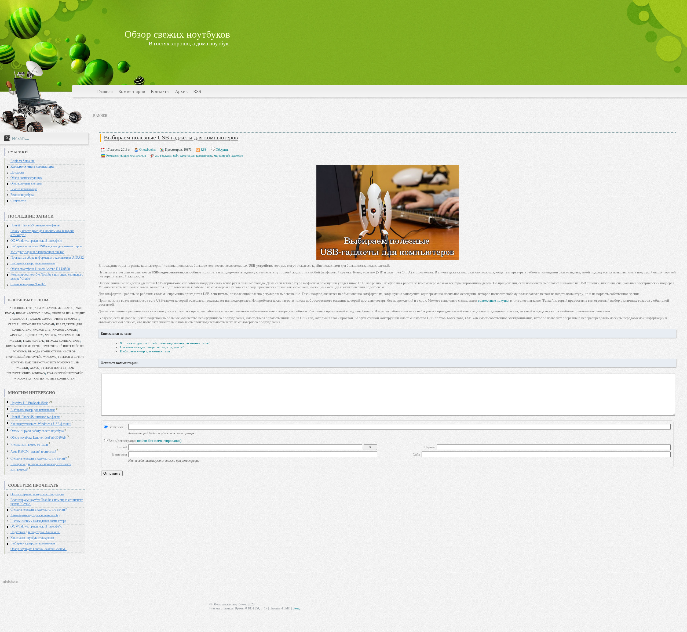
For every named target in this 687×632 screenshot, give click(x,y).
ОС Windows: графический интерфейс (36, 241)
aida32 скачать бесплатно (54, 307)
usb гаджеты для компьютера (192, 155)
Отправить (111, 473)
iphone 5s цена (62, 313)
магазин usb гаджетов (228, 155)
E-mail (122, 447)
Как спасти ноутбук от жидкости (32, 538)
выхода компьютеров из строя (51, 351)
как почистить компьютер (54, 378)
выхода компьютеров (63, 340)
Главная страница (221, 608)
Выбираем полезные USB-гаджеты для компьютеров (46, 246)
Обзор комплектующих (26, 178)
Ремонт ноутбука (22, 195)
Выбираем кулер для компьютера (32, 263)
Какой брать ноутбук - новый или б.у (35, 515)
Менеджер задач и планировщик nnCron (37, 252)
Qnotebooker (147, 149)
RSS (204, 149)
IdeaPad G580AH (41, 318)
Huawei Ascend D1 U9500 (33, 313)
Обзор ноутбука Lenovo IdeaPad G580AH (38, 437)
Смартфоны (18, 200)
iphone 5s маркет (66, 318)
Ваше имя (115, 427)
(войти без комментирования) (159, 441)
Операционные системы (26, 183)
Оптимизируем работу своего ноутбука (37, 430)
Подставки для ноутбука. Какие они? (35, 532)
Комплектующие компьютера (32, 166)
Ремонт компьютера (23, 189)
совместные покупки (493, 300)
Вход (296, 608)
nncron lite (41, 329)
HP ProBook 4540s (20, 307)
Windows (16, 335)
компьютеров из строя (23, 346)
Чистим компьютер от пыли (29, 444)
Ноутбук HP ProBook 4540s (29, 403)
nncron (50, 335)
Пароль (429, 447)
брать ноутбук (33, 340)
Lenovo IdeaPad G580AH (37, 324)
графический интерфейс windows (31, 356)
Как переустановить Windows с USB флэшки (40, 424)
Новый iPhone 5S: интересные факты (35, 225)
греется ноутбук (53, 367)
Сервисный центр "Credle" (28, 284)
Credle (13, 324)
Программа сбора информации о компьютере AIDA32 (47, 257)
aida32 (34, 367)
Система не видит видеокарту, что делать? (38, 458)
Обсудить (222, 149)
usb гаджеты (163, 155)
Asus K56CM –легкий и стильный (33, 451)
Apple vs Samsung (22, 161)
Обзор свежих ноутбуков (177, 34)
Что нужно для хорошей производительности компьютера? (165, 343)
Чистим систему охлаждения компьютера (38, 521)
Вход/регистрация (144, 441)
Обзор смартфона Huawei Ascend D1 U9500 (40, 269)
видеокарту (34, 335)
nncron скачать (65, 329)
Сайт (416, 454)
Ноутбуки (17, 172)
